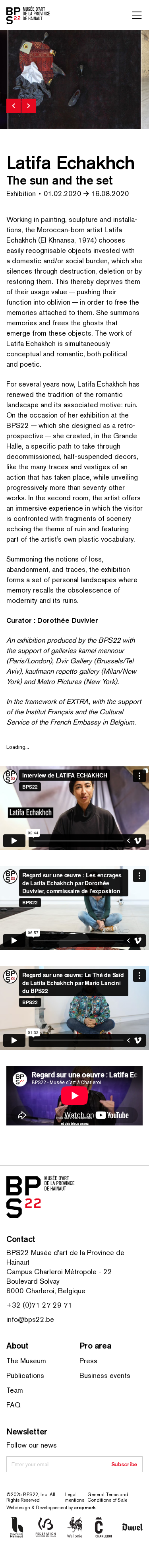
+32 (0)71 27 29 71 (39, 1305)
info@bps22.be (30, 1319)
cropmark (85, 1507)
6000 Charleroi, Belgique (45, 1290)
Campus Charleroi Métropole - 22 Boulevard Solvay (59, 1276)
